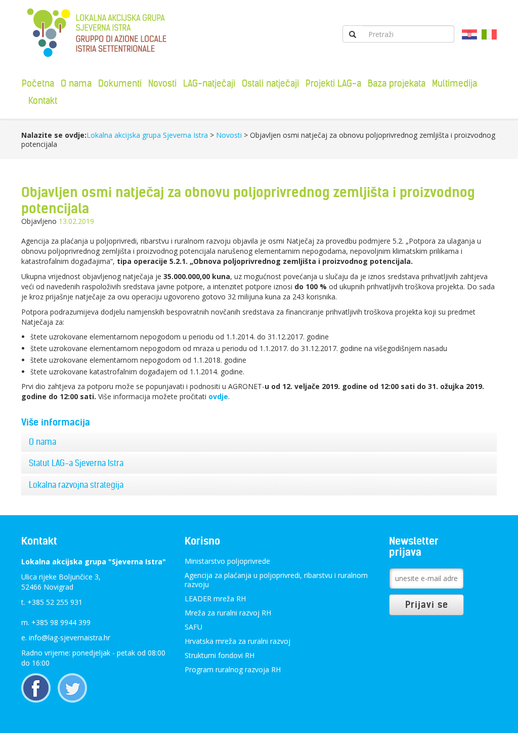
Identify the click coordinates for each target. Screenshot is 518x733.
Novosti (162, 83)
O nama (76, 83)
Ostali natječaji (270, 83)
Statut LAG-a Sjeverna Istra (76, 463)
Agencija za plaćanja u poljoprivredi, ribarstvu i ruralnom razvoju (276, 579)
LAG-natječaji (209, 83)
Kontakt (42, 100)
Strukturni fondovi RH (219, 655)
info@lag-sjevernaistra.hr (69, 637)
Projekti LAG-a (333, 83)
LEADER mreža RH (215, 598)
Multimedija (454, 83)
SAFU (193, 627)
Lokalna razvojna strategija (76, 485)
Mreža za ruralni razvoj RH (228, 613)
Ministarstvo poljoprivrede (227, 561)
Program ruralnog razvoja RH (233, 669)
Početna (38, 83)
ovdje (218, 396)
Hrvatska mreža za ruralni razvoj (237, 641)
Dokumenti (120, 83)
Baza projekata (396, 83)
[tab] (259, 442)
